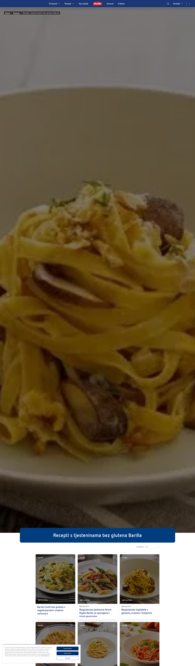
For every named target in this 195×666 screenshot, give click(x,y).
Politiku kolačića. (45, 655)
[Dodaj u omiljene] (72, 558)
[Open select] (157, 547)
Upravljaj (67, 658)
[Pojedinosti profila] (189, 3)
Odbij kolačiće (67, 653)
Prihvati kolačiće (67, 648)
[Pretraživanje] (168, 4)
